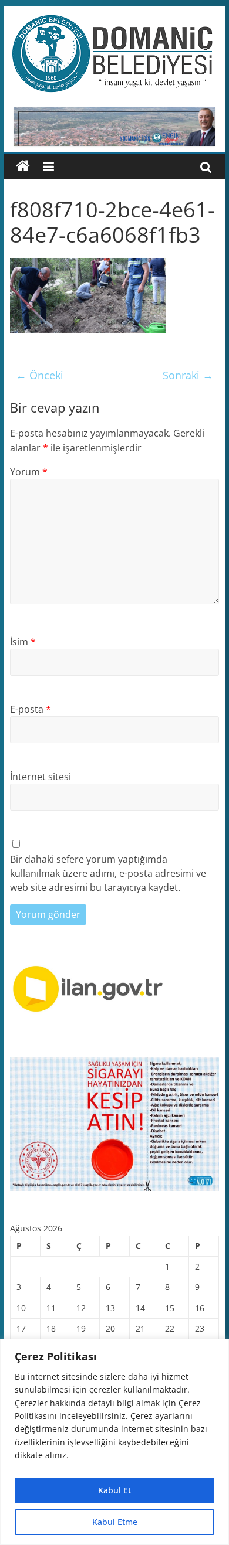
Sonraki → (188, 375)
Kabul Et (114, 1490)
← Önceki (39, 375)
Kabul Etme (114, 1521)
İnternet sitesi (40, 776)
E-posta (30, 709)
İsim (23, 641)
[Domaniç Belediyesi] (23, 166)
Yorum (29, 471)
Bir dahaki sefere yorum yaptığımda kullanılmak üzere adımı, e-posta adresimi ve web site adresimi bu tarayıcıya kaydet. (108, 873)
